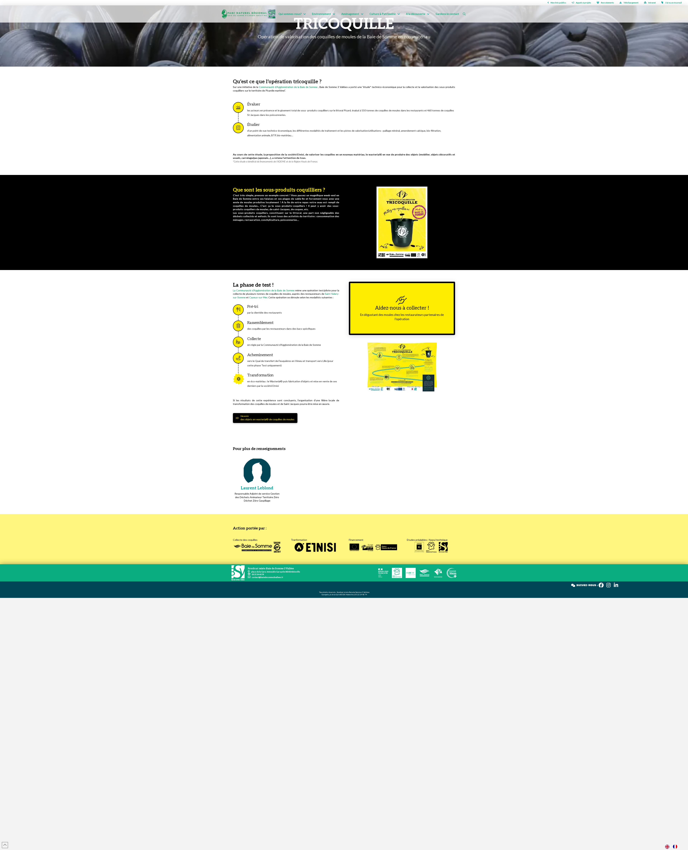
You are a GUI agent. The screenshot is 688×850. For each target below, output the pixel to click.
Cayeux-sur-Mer (258, 297)
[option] (676, 846)
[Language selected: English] (673, 846)
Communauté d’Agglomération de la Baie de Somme (288, 86)
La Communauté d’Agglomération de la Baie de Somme (264, 290)
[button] (464, 14)
